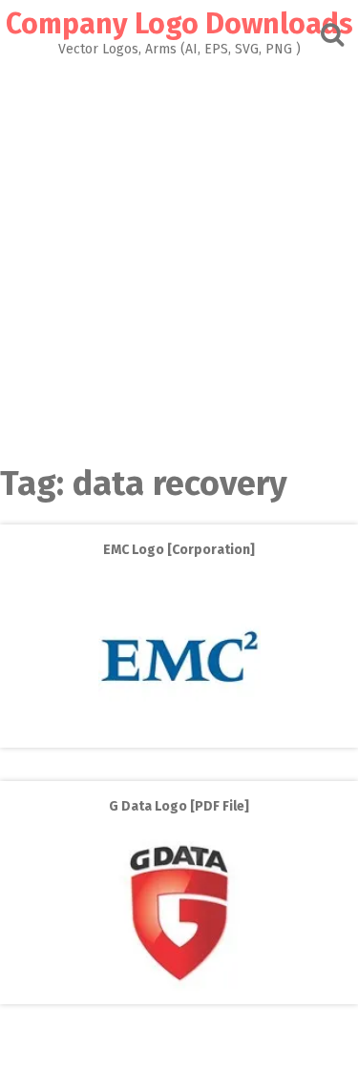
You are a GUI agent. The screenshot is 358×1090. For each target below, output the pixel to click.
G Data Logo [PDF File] (179, 806)
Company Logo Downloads (179, 24)
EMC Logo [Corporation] (179, 550)
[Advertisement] (179, 244)
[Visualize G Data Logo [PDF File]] (179, 990)
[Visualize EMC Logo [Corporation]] (179, 734)
